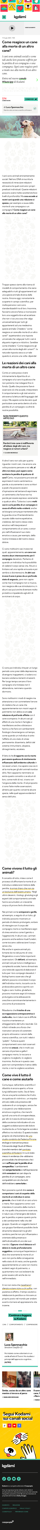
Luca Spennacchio (15, 1344)
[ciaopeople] (8, 1522)
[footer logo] (8, 1466)
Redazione (16, 1505)
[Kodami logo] (20, 17)
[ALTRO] (7, 1362)
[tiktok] (4, 1479)
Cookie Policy (7, 1511)
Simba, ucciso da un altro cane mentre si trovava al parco (16, 1392)
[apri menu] (4, 17)
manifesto (5, 1505)
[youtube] (14, 1479)
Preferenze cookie (21, 1511)
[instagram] (9, 1479)
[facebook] (19, 1479)
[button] (5, 1425)
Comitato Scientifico (9, 1508)
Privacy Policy (25, 1508)
